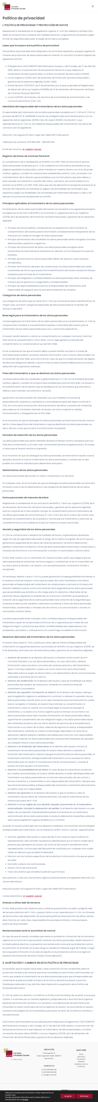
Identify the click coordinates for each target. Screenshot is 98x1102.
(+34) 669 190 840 (49, 1072)
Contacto (81, 1066)
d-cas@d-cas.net (32, 149)
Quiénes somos (81, 1064)
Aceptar (68, 1096)
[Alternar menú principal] (92, 6)
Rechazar (84, 1096)
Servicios (81, 1057)
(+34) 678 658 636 (49, 1069)
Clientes (81, 1061)
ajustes (25, 1099)
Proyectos (81, 1059)
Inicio (81, 1054)
